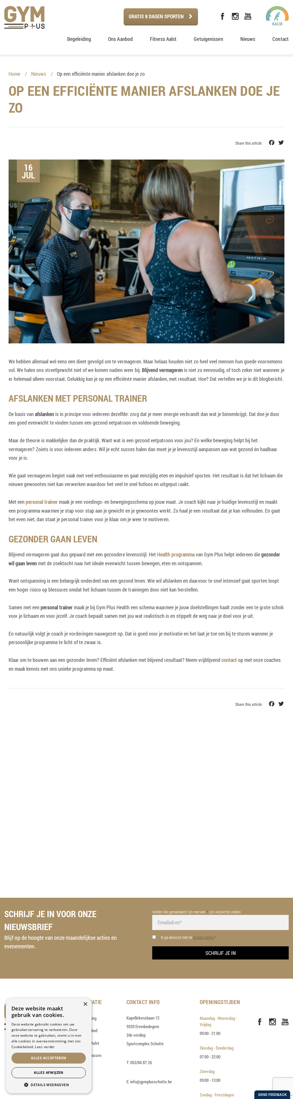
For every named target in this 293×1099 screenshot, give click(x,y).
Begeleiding (79, 38)
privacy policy (203, 937)
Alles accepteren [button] (48, 1058)
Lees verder (45, 1046)
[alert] (49, 1045)
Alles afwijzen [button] (49, 1072)
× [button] (85, 1004)
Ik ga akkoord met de (188, 937)
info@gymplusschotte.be (151, 1081)
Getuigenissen (208, 38)
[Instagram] (235, 16)
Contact (280, 38)
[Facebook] (222, 16)
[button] (48, 1085)
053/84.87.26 (141, 1062)
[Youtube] (248, 16)
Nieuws (248, 38)
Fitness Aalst (163, 38)
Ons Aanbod (120, 38)
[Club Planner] (210, 16)
